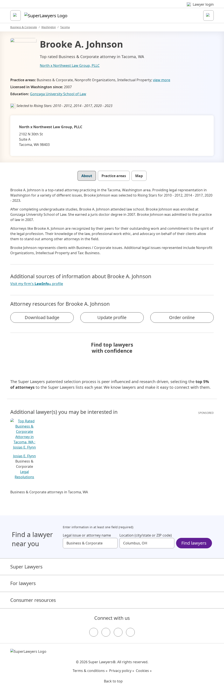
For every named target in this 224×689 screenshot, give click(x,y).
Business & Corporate (23, 27)
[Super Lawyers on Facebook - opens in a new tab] (93, 632)
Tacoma (65, 27)
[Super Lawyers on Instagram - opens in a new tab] (106, 632)
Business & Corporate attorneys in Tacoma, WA (49, 492)
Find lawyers (193, 543)
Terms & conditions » (90, 670)
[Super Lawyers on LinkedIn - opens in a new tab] (130, 632)
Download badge (42, 317)
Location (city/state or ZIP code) (145, 535)
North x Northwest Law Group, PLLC (70, 65)
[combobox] (90, 543)
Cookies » (144, 670)
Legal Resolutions (24, 474)
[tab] (86, 176)
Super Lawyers (26, 566)
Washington (48, 27)
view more (161, 80)
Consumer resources (33, 600)
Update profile (111, 317)
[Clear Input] (112, 543)
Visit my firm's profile (36, 283)
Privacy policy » (121, 670)
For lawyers (23, 583)
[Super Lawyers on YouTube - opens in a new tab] (118, 632)
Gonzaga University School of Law (58, 94)
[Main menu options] (15, 15)
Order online (182, 317)
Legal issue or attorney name (87, 535)
